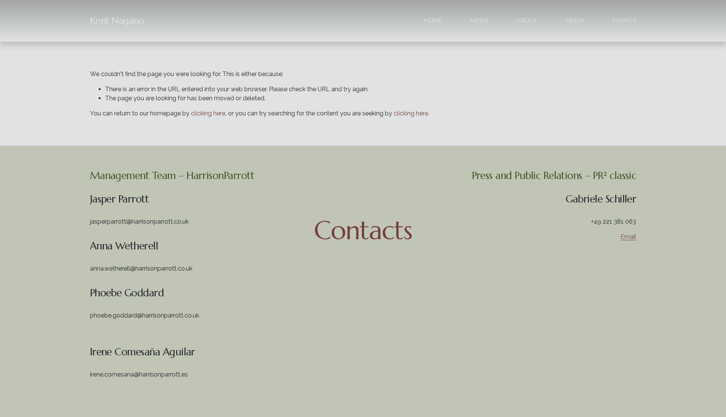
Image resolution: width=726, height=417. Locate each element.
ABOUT (527, 20)
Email (628, 236)
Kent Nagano (117, 20)
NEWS (479, 20)
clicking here (208, 113)
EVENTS (624, 20)
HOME (433, 20)
